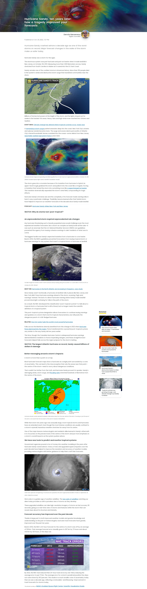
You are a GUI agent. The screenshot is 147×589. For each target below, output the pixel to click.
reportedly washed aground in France (38, 136)
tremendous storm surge (35, 129)
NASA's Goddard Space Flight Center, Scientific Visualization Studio (60, 586)
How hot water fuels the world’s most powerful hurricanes (52, 322)
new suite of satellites (70, 499)
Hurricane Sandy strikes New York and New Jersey (50, 206)
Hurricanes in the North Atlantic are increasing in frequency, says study (57, 289)
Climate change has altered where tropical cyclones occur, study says (59, 125)
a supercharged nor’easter (77, 188)
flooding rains (55, 373)
